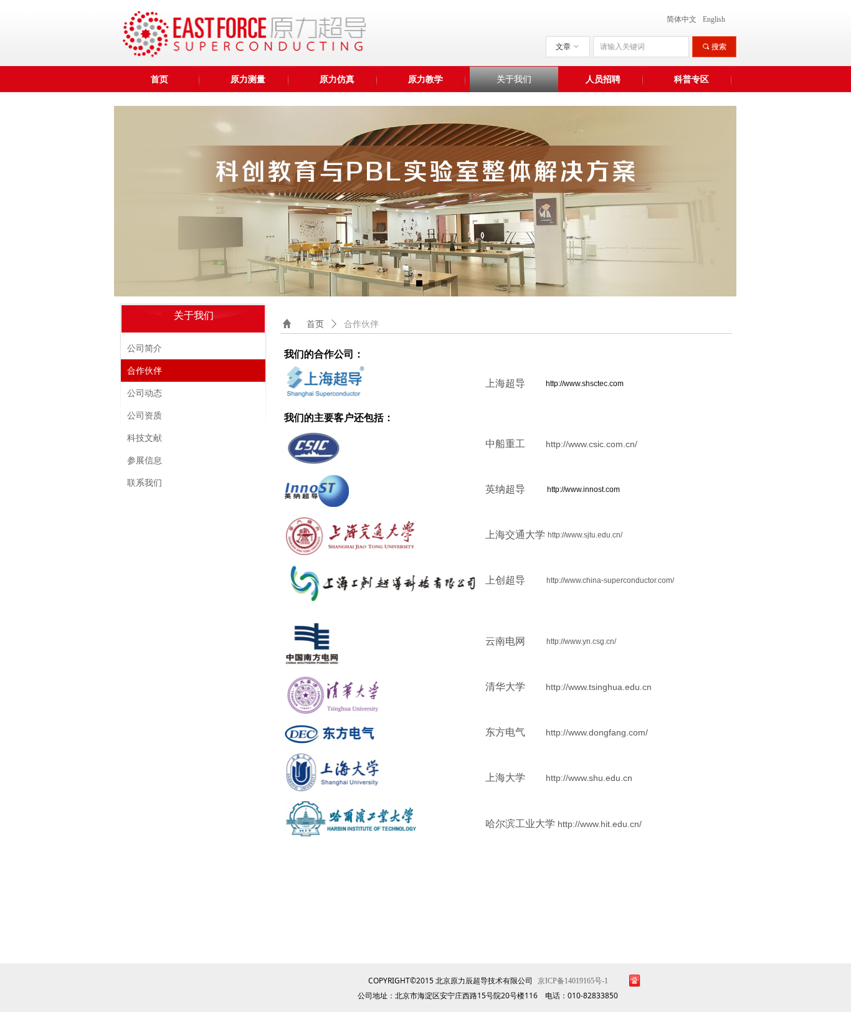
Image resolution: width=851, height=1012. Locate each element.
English (714, 19)
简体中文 (681, 19)
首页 (315, 324)
